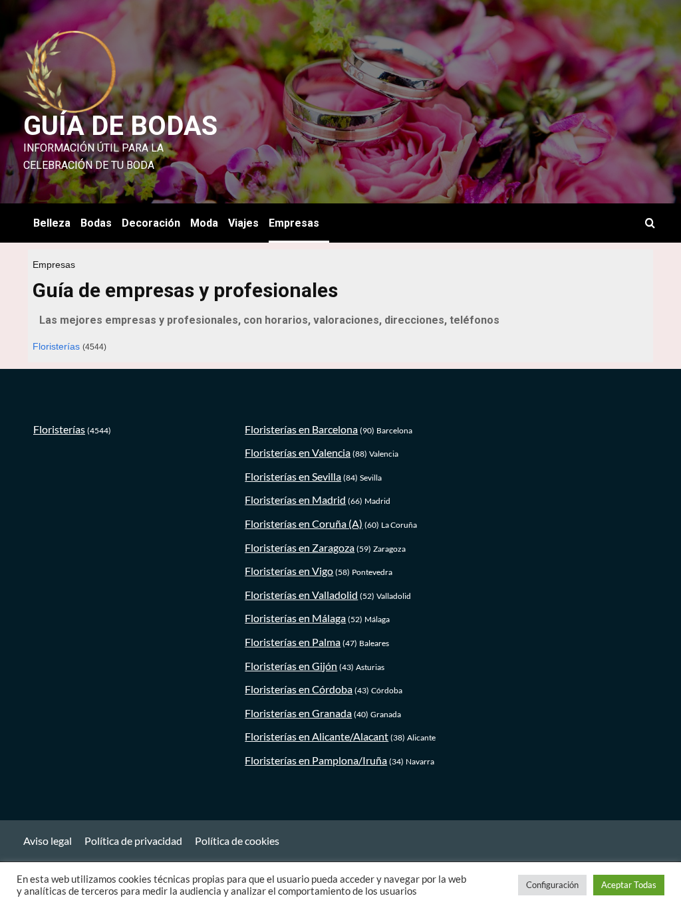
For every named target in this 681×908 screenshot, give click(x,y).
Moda (204, 223)
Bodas (96, 223)
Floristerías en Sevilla (293, 476)
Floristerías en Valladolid (301, 594)
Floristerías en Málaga (295, 618)
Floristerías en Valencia (297, 452)
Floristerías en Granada (298, 713)
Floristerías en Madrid (295, 499)
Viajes (243, 223)
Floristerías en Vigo (289, 570)
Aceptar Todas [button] (628, 884)
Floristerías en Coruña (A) (303, 523)
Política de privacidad (133, 840)
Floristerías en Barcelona (301, 429)
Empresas (294, 223)
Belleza (51, 223)
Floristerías (56, 346)
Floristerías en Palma (292, 641)
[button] (650, 223)
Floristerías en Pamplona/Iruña (316, 760)
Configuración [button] (552, 884)
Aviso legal (47, 840)
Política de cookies (237, 840)
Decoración (151, 223)
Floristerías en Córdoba (298, 689)
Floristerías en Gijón (291, 665)
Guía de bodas (120, 126)
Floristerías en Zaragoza (299, 547)
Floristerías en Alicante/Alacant (316, 736)
